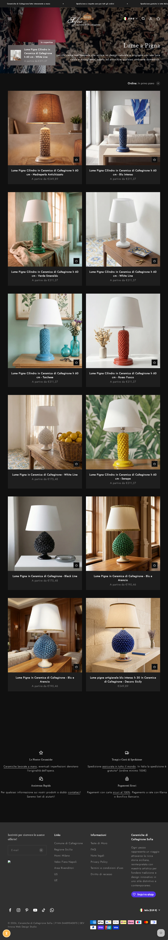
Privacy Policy (99, 862)
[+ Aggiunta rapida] (76, 160)
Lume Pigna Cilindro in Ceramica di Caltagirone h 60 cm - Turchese (45, 375)
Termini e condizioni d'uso (107, 868)
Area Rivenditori (64, 868)
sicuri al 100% (121, 792)
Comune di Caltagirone (68, 843)
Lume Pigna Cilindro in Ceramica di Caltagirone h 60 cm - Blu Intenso (123, 172)
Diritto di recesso (101, 874)
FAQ (93, 849)
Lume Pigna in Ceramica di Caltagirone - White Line (45, 475)
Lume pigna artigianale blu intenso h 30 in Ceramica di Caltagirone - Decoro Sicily (123, 679)
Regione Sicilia (63, 849)
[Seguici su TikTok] (43, 910)
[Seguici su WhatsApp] (52, 910)
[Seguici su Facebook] (10, 910)
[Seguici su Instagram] (18, 910)
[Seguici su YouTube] (35, 910)
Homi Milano (62, 855)
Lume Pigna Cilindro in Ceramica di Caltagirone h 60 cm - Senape (123, 476)
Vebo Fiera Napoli (65, 862)
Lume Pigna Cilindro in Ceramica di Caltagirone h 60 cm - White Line (123, 274)
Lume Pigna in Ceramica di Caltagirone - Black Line (45, 576)
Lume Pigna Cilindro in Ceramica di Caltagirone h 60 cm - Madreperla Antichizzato (45, 172)
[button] (6, 933)
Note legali (97, 855)
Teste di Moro (99, 843)
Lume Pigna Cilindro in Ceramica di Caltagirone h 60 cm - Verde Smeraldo (45, 274)
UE (56, 880)
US (56, 874)
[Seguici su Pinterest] (27, 910)
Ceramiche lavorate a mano (20, 766)
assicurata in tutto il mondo (119, 766)
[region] (84, 775)
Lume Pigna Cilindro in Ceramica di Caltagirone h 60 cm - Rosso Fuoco (123, 375)
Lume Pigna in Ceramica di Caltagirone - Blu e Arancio (123, 578)
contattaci (74, 792)
